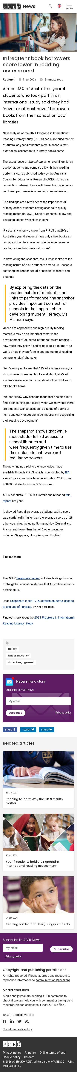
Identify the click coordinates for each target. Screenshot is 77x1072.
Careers (29, 1057)
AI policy (30, 1052)
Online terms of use (52, 1052)
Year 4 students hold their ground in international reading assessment (32, 864)
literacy (12, 649)
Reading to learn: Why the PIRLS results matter (34, 801)
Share (9, 729)
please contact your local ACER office (40, 1005)
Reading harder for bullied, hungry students (38, 924)
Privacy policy (63, 712)
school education (18, 655)
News (29, 6)
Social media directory (17, 1029)
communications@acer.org (53, 980)
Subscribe (15, 713)
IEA (67, 472)
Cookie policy (12, 1057)
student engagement (20, 662)
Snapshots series (28, 578)
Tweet (26, 729)
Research (9, 79)
